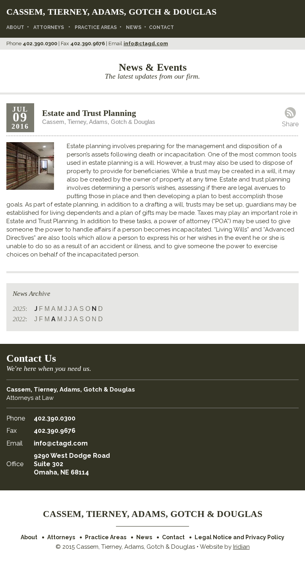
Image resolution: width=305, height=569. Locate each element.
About (15, 27)
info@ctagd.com (146, 43)
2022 (19, 319)
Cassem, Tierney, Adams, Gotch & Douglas (111, 12)
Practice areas (96, 27)
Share (290, 124)
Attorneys (48, 27)
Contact (161, 27)
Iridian (241, 546)
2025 (19, 308)
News (133, 27)
